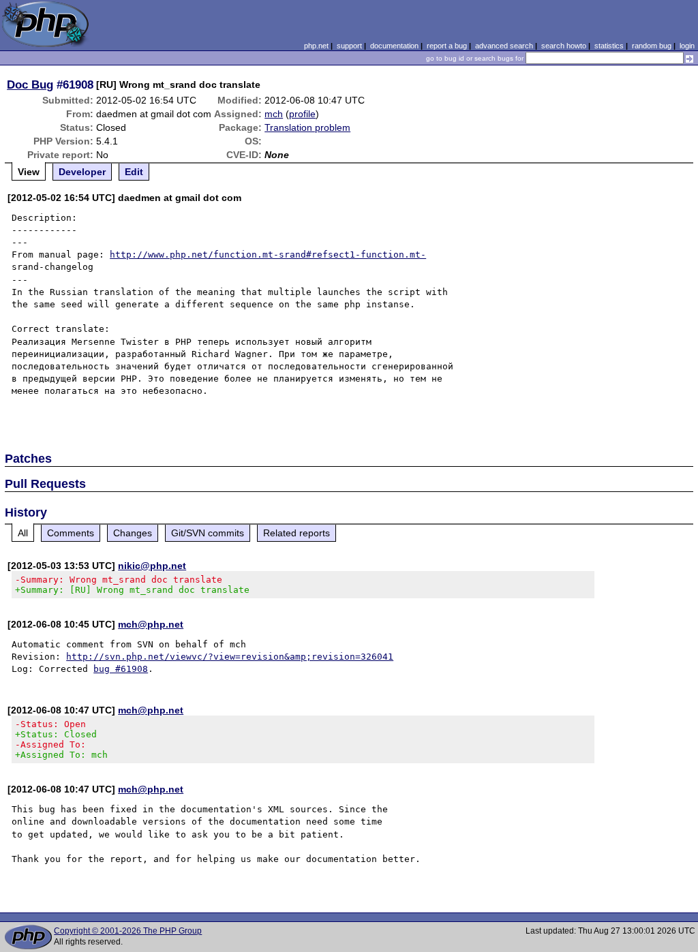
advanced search (504, 46)
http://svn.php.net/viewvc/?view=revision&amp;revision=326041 (229, 656)
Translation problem (307, 127)
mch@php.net (150, 624)
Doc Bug (30, 84)
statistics (609, 46)
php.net (316, 46)
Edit (134, 171)
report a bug (447, 46)
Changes (132, 532)
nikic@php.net (152, 565)
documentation (394, 46)
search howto (563, 46)
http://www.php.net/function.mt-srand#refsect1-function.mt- (268, 254)
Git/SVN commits (207, 532)
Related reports (296, 532)
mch (273, 113)
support (349, 46)
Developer (82, 171)
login (687, 46)
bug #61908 (120, 669)
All (23, 532)
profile (302, 113)
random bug (651, 46)
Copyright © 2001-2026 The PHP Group (128, 931)
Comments (70, 532)
